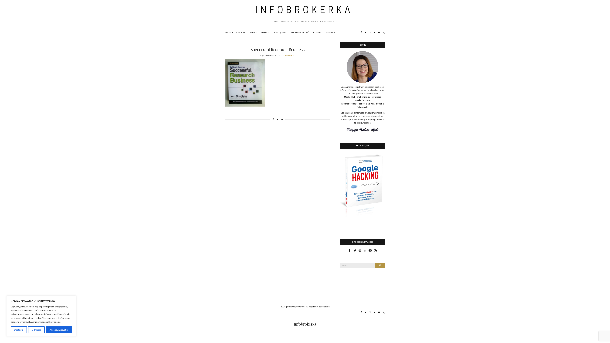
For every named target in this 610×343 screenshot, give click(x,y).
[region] (41, 316)
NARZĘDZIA (280, 32)
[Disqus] (277, 167)
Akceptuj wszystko (59, 329)
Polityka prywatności (297, 306)
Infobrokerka (305, 324)
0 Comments (288, 55)
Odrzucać (36, 329)
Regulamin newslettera (319, 306)
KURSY (253, 32)
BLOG (228, 32)
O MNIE (317, 32)
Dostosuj (18, 329)
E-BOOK (240, 32)
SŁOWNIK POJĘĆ (300, 32)
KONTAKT (331, 32)
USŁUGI (265, 32)
